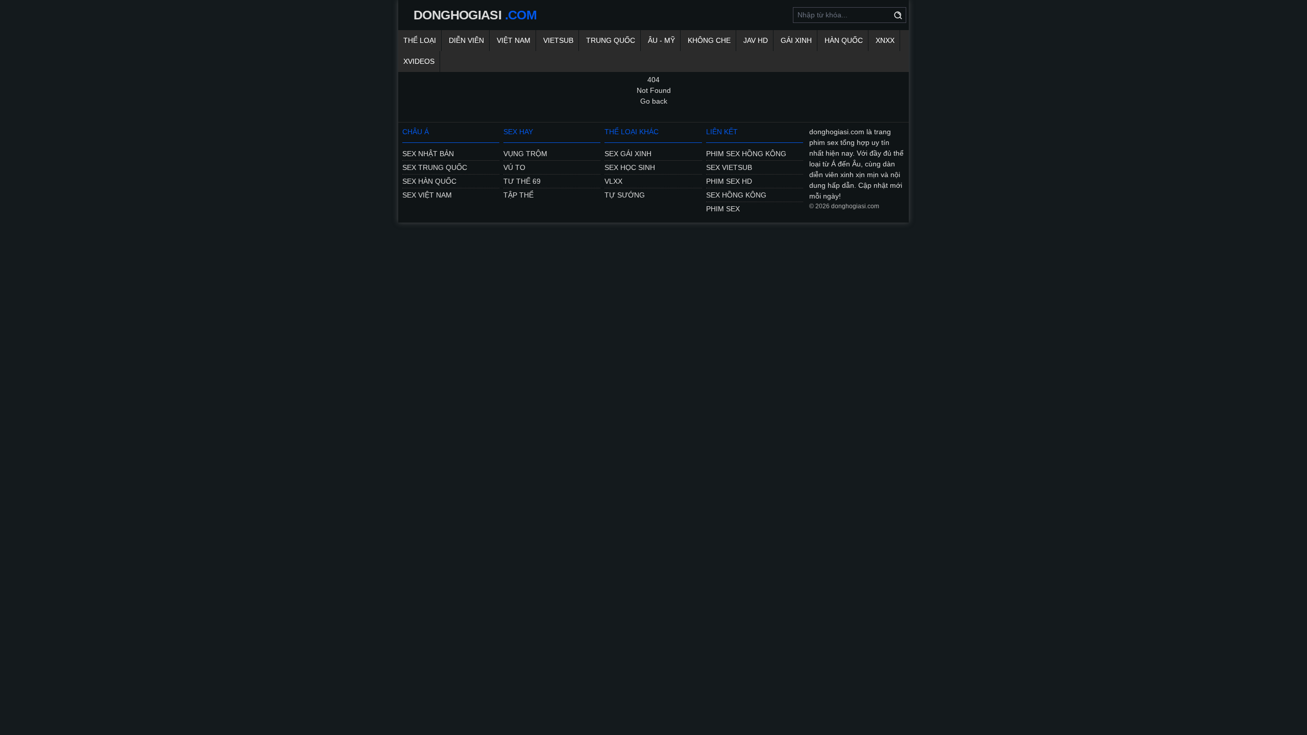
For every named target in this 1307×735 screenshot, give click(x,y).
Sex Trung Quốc (434, 167)
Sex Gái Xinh (627, 154)
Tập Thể (518, 195)
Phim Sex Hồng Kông (746, 154)
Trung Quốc (610, 40)
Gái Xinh (796, 40)
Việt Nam (513, 40)
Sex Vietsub (729, 167)
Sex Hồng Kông (736, 195)
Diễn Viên (466, 40)
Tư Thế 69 (522, 181)
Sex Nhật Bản (428, 154)
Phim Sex (723, 209)
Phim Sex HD (729, 181)
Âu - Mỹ (661, 40)
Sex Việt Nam (427, 195)
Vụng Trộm (525, 154)
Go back (653, 101)
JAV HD (755, 40)
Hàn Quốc (844, 40)
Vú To (514, 167)
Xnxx (885, 40)
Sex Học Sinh (629, 167)
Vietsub (558, 40)
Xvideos (418, 61)
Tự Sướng (624, 195)
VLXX (613, 181)
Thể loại (419, 40)
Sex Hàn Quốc (429, 181)
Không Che (709, 40)
